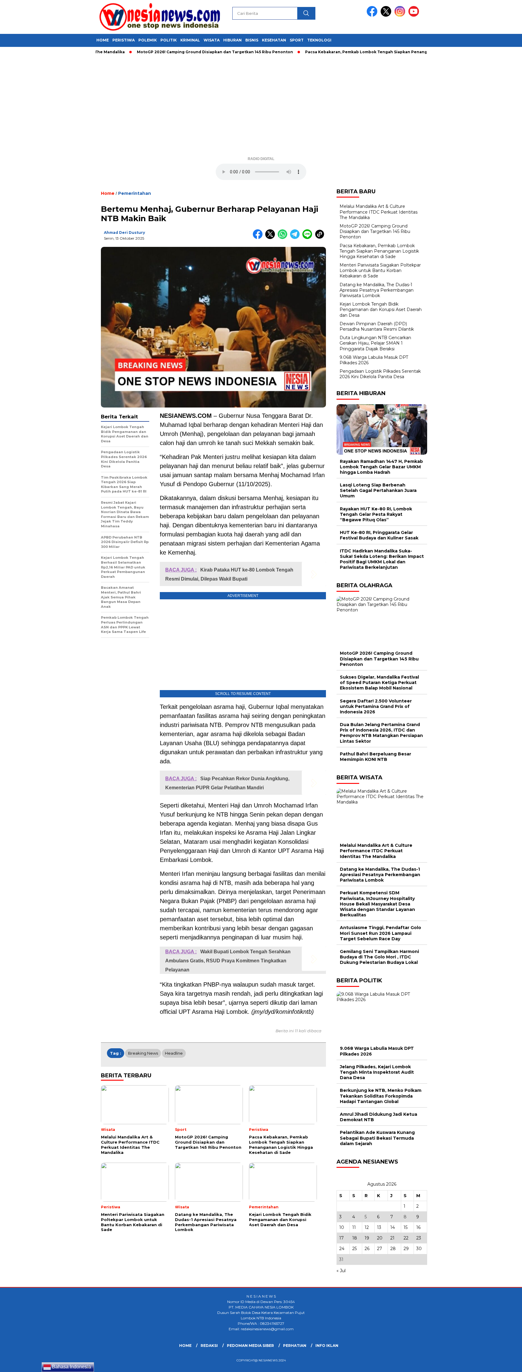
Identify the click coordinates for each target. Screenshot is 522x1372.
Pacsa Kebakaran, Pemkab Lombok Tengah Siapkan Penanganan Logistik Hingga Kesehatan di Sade (381, 52)
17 (341, 1238)
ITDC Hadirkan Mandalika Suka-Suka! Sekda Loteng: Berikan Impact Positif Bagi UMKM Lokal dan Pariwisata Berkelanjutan (382, 559)
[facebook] (373, 15)
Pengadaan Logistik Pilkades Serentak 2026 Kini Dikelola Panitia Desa (380, 373)
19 (367, 1238)
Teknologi (319, 40)
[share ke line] (308, 237)
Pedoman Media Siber (250, 1345)
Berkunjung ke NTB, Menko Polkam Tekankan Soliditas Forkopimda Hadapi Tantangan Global (380, 1096)
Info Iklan (326, 1345)
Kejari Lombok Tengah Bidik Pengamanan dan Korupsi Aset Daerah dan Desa (381, 309)
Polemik (147, 40)
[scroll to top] (501, 1363)
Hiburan (232, 40)
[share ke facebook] (259, 237)
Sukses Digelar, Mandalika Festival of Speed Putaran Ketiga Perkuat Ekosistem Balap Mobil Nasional (379, 682)
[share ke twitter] (271, 237)
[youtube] (414, 15)
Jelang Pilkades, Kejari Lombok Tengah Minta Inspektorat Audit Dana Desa (377, 1072)
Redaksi (209, 1345)
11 (354, 1227)
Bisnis (251, 40)
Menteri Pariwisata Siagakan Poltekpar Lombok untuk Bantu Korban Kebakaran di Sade (380, 270)
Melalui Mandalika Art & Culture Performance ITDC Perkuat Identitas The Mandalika (378, 212)
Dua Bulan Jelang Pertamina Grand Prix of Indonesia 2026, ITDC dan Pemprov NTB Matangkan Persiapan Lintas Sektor (381, 733)
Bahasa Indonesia (71, 1366)
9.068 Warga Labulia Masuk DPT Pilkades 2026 (377, 1051)
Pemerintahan (134, 193)
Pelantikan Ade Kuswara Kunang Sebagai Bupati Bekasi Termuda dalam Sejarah (377, 1138)
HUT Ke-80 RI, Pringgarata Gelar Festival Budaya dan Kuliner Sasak (379, 535)
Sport (297, 40)
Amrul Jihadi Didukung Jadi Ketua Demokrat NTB (378, 1117)
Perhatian (294, 1345)
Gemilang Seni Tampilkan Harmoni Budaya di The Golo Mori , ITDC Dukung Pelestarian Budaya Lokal (379, 957)
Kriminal (190, 40)
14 (392, 1227)
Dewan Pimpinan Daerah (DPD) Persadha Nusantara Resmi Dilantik (377, 326)
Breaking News (143, 1053)
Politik (168, 40)
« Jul (341, 1270)
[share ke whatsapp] (284, 237)
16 (418, 1227)
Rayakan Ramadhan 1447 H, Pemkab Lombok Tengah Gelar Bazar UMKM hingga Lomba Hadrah (381, 467)
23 (418, 1238)
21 (392, 1238)
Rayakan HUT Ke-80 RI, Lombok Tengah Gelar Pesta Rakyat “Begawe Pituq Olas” (376, 514)
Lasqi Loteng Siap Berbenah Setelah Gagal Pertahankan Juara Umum (378, 490)
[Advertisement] (261, 107)
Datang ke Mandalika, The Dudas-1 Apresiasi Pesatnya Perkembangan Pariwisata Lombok (377, 290)
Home (102, 40)
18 (354, 1238)
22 (406, 1238)
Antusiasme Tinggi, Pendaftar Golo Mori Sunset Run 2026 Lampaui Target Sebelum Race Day (380, 933)
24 (341, 1248)
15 (406, 1227)
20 (379, 1238)
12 (367, 1227)
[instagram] (401, 15)
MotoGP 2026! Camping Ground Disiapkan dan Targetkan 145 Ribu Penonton (189, 52)
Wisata (212, 40)
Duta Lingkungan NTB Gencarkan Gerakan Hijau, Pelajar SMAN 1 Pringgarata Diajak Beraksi (375, 343)
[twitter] (387, 15)
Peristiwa (123, 40)
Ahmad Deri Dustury (124, 232)
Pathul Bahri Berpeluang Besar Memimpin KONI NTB (375, 756)
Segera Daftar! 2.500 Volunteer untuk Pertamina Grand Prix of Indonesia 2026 (376, 706)
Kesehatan (274, 40)
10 (341, 1227)
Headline (174, 1053)
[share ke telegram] (296, 237)
